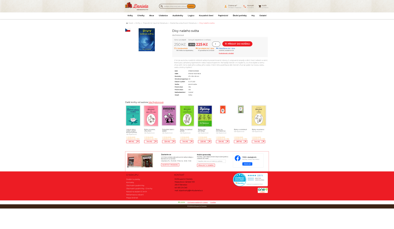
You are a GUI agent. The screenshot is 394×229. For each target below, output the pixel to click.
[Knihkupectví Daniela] (138, 6)
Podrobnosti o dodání (226, 53)
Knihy (130, 15)
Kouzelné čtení (206, 15)
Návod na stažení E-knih (136, 192)
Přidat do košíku (238, 44)
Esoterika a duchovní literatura (183, 23)
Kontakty (130, 182)
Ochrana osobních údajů (197, 202)
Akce (151, 15)
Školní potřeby (240, 15)
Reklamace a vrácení (135, 195)
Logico (191, 15)
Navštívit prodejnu (170, 165)
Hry (253, 15)
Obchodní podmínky (135, 185)
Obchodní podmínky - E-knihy (139, 189)
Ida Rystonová (178, 35)
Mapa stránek (132, 198)
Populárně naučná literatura (155, 23)
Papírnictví (223, 15)
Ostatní (262, 15)
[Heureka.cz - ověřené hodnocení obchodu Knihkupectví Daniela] (245, 179)
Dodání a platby (133, 179)
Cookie (213, 202)
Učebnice (163, 15)
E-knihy (140, 15)
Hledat (191, 6)
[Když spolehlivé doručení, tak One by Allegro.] (263, 192)
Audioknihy (177, 15)
